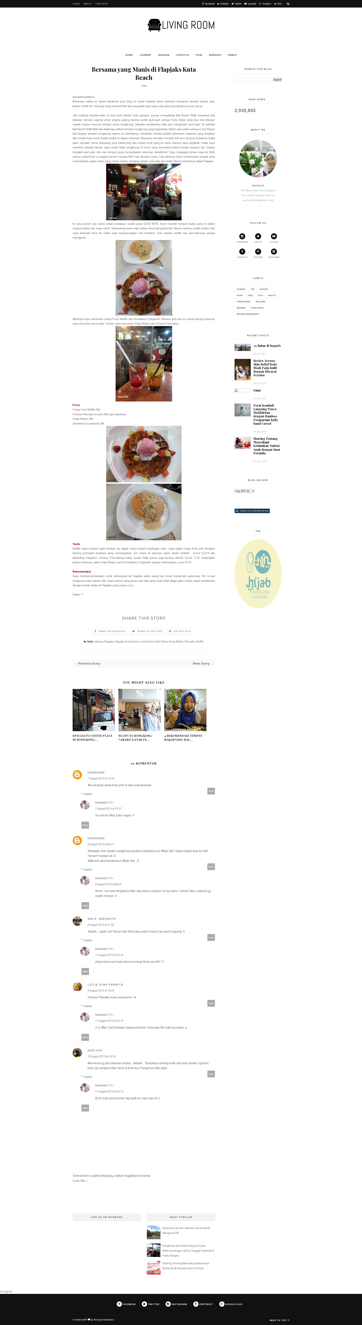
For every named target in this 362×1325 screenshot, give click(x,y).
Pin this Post (183, 631)
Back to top (278, 1320)
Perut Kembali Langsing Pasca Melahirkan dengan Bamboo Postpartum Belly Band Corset (265, 414)
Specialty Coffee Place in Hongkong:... (93, 738)
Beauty (272, 295)
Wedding (215, 55)
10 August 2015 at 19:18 (102, 1056)
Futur (257, 390)
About (88, 3)
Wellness (260, 301)
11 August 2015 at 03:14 (109, 955)
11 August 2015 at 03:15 (109, 1091)
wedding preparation (248, 314)
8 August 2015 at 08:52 (108, 884)
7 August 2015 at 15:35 (101, 778)
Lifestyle (182, 55)
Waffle (200, 641)
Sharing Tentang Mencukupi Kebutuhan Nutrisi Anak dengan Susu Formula (266, 446)
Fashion (163, 55)
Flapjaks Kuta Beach (127, 641)
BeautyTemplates (104, 1319)
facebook (242, 257)
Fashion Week (244, 301)
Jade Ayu (95, 1050)
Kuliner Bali (153, 641)
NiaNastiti (104, 802)
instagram (242, 242)
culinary (98, 641)
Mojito (179, 641)
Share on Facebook (112, 631)
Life (253, 289)
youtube (274, 242)
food (143, 641)
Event (240, 295)
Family (232, 55)
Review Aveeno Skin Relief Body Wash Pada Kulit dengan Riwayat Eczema (265, 368)
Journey (145, 55)
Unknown (96, 772)
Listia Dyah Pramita (105, 984)
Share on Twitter (149, 631)
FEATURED (102, 3)
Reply (211, 791)
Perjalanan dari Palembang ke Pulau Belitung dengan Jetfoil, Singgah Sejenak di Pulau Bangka (188, 1250)
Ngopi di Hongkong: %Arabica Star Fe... (135, 738)
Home (76, 3)
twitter (258, 242)
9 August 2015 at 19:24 (101, 990)
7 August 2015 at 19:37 (108, 808)
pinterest (258, 257)
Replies (88, 793)
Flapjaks (109, 641)
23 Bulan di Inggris (267, 345)
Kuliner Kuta (168, 641)
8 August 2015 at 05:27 (101, 844)
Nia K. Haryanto (102, 918)
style (260, 295)
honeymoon (257, 308)
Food (199, 55)
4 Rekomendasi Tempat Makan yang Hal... (183, 738)
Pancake (190, 641)
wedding (241, 308)
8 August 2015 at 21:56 (101, 924)
